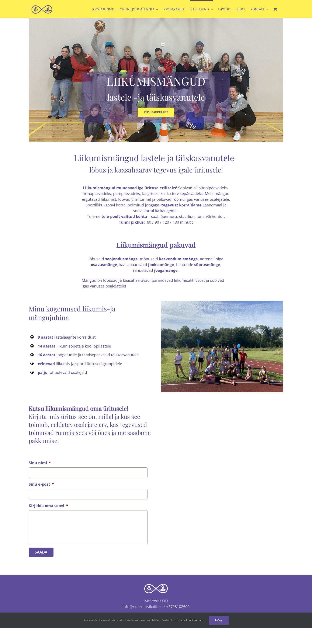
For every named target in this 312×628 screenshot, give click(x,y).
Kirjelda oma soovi (48, 505)
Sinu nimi (40, 462)
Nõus (219, 620)
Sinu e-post (41, 484)
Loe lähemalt (194, 620)
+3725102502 (178, 606)
